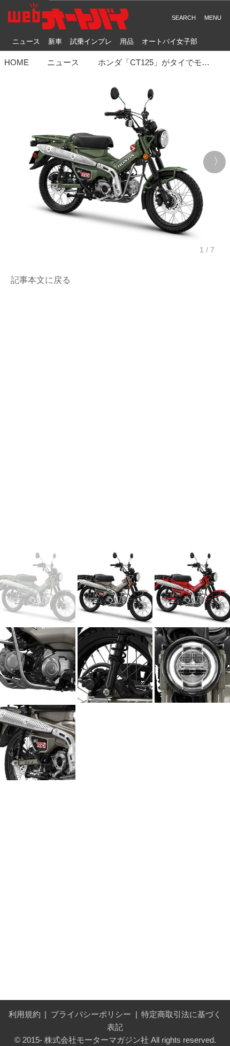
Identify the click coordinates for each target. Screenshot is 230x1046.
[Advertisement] (115, 419)
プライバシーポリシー (91, 1014)
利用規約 (25, 1014)
